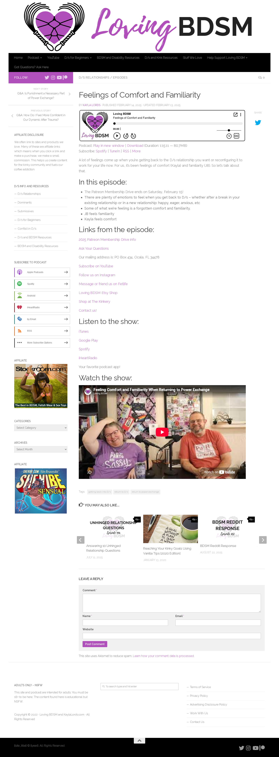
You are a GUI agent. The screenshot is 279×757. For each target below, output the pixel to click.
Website (88, 629)
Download (135, 146)
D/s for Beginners (77, 57)
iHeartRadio (88, 358)
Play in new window (108, 146)
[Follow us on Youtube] (59, 77)
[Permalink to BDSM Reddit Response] (227, 527)
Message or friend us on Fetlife (103, 284)
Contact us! (88, 310)
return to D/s (121, 491)
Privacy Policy (199, 696)
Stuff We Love (192, 57)
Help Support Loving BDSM (226, 57)
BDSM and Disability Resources (118, 57)
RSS (126, 151)
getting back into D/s (99, 491)
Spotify (101, 151)
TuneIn (115, 151)
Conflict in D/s (27, 228)
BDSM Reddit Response (218, 546)
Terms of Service (200, 687)
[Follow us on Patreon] (65, 77)
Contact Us (197, 722)
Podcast (33, 57)
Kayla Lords (91, 105)
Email (179, 616)
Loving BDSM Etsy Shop (98, 293)
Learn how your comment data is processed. (163, 656)
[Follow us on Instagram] (53, 77)
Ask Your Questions (94, 248)
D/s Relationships (94, 77)
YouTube (53, 57)
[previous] (80, 540)
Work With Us (199, 713)
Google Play (88, 340)
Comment (90, 590)
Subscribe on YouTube (96, 266)
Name (87, 616)
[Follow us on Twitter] (47, 77)
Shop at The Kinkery (94, 301)
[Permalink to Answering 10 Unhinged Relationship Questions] (113, 527)
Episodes (120, 77)
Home (18, 57)
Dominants (25, 202)
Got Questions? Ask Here (31, 67)
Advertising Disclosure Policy (208, 704)
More (136, 151)
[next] (263, 540)
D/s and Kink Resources (161, 57)
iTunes (84, 331)
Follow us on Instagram (97, 275)
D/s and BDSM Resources (34, 237)
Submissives (26, 211)
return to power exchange (145, 491)
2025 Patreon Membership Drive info (107, 240)
